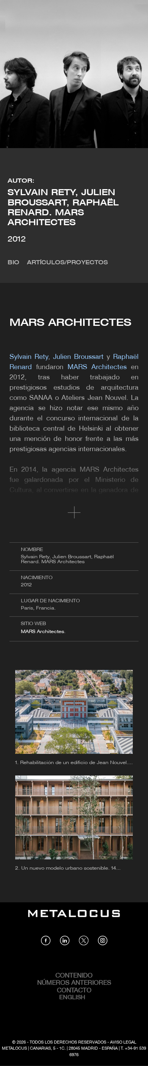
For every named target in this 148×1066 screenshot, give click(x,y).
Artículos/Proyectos (67, 262)
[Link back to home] (74, 919)
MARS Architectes (42, 632)
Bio (13, 262)
